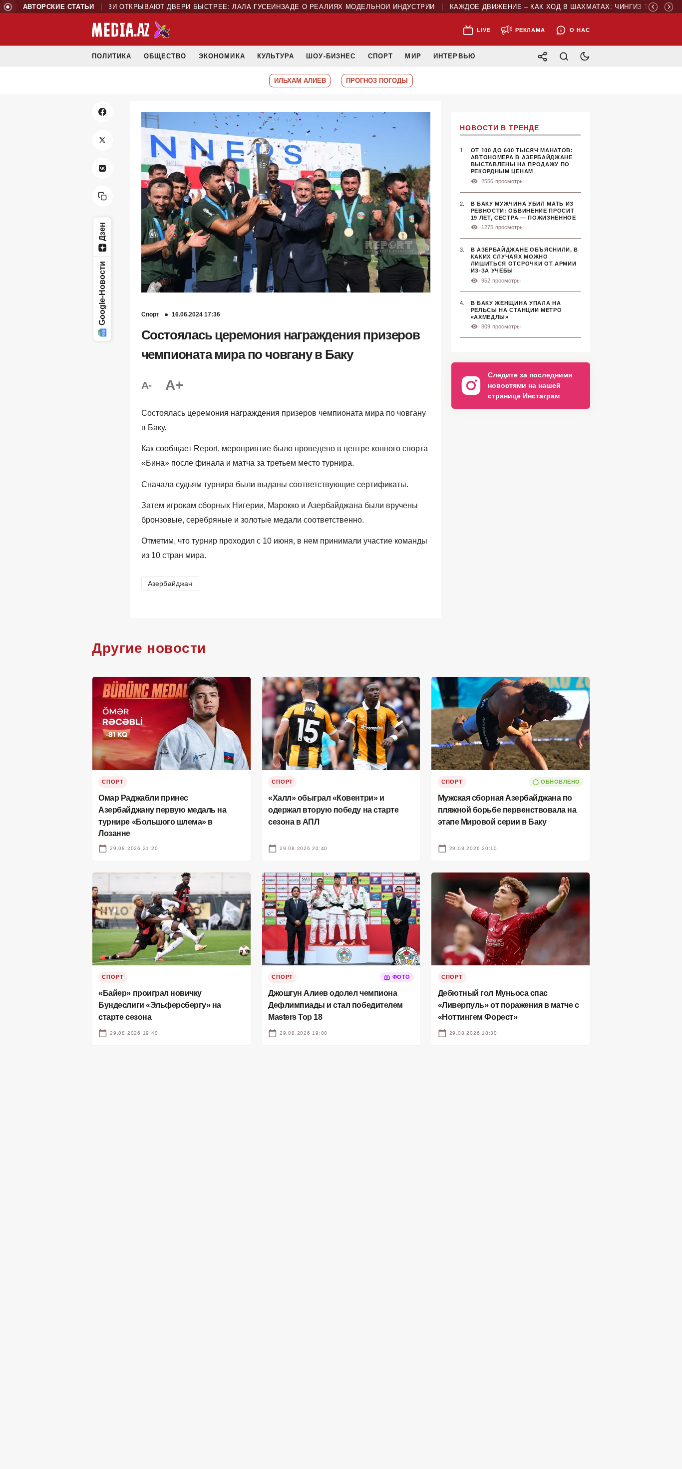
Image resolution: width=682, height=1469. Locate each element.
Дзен (102, 231)
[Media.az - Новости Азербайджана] (131, 30)
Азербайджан (170, 584)
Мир (413, 56)
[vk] (102, 168)
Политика (111, 56)
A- (146, 385)
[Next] (669, 6)
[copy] (102, 196)
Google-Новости (102, 294)
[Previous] (653, 6)
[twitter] (102, 140)
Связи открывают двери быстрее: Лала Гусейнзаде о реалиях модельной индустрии (239, 6)
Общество (165, 56)
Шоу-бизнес (330, 56)
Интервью (454, 56)
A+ (173, 385)
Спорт (380, 56)
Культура (275, 56)
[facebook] (102, 111)
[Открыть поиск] (564, 56)
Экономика (222, 56)
